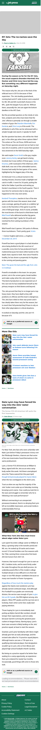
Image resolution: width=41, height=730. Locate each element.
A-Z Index (28, 710)
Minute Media (11, 718)
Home (4, 388)
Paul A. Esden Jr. (10, 43)
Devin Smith (18, 155)
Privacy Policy (7, 703)
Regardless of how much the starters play (17, 583)
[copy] (13, 46)
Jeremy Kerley (11, 158)
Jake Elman (8, 416)
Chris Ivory (16, 126)
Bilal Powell (6, 215)
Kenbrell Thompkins (9, 198)
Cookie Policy (7, 707)
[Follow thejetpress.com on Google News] (36, 322)
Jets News (11, 388)
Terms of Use (30, 703)
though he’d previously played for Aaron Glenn (19, 477)
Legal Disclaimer (31, 707)
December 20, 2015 (9, 239)
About (4, 700)
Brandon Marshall (24, 123)
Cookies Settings (8, 714)
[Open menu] (3, 3)
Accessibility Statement (10, 710)
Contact (28, 700)
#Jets (33, 231)
